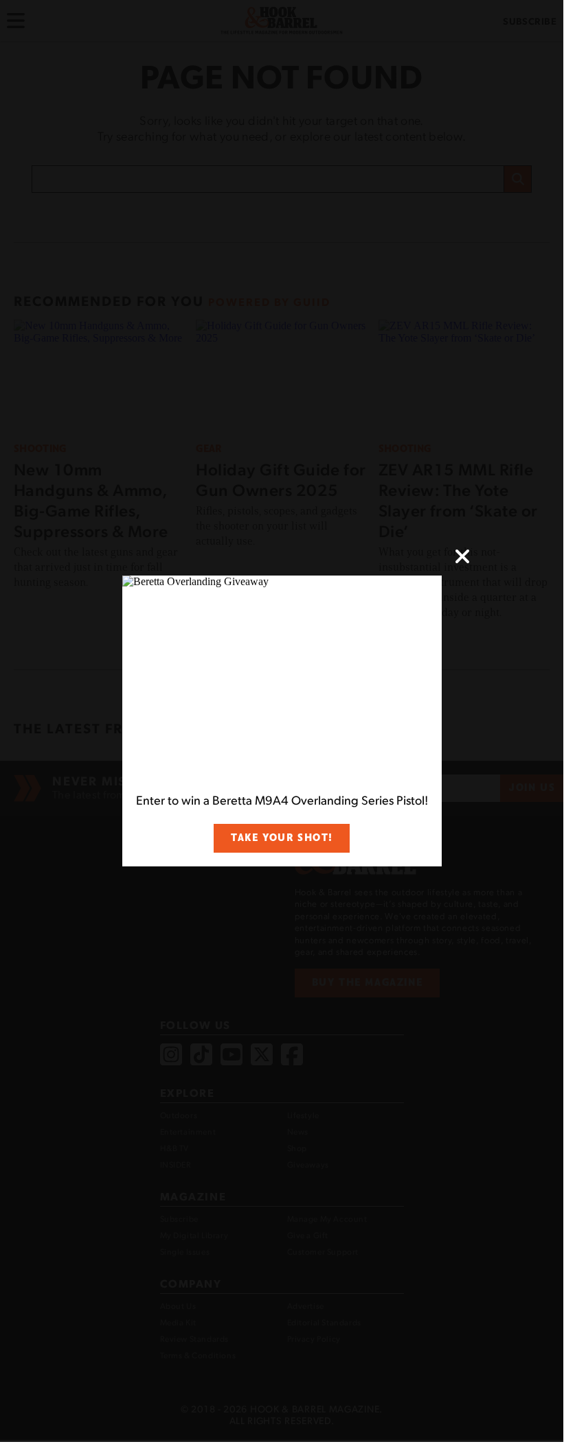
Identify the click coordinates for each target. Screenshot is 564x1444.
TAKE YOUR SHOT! (281, 838)
